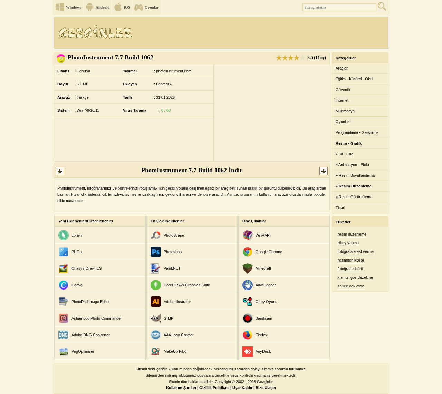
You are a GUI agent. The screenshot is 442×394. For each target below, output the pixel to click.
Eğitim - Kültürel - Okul (354, 79)
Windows (73, 7)
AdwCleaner (266, 285)
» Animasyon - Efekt (352, 165)
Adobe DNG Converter (90, 335)
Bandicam (264, 318)
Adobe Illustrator (177, 302)
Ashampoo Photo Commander (96, 318)
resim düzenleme (352, 234)
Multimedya (345, 111)
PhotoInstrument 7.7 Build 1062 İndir (191, 170)
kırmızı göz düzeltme (355, 277)
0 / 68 (166, 110)
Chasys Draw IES (86, 268)
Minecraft (263, 268)
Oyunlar (152, 7)
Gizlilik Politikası (214, 388)
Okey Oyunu (266, 302)
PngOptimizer (82, 351)
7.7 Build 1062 (110, 57)
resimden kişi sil (351, 260)
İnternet (342, 100)
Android (102, 7)
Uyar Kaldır (242, 388)
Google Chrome (269, 252)
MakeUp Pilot (175, 351)
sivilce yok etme (351, 286)
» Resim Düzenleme (354, 186)
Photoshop (173, 252)
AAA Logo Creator (179, 335)
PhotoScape (174, 235)
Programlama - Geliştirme (357, 132)
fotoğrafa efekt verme (356, 251)
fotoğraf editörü (350, 269)
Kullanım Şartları (181, 388)
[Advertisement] (262, 32)
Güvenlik (343, 90)
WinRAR (263, 235)
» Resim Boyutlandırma (355, 175)
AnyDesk (263, 351)
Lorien (76, 235)
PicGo (76, 252)
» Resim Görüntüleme (354, 197)
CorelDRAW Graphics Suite (187, 285)
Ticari (340, 207)
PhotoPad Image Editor (90, 302)
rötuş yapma (348, 243)
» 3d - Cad (344, 154)
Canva (77, 285)
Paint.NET (172, 268)
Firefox (261, 335)
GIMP (168, 318)
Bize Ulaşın (266, 388)
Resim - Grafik (349, 143)
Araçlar (342, 68)
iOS (127, 7)
